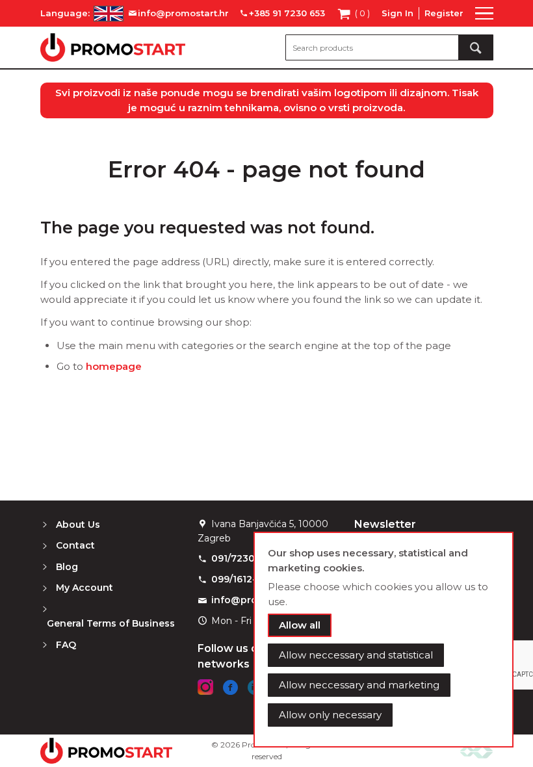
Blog (67, 567)
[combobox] (389, 47)
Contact (75, 545)
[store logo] (112, 47)
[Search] (475, 47)
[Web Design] (476, 750)
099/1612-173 (241, 579)
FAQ (66, 645)
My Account (84, 587)
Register (443, 13)
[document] (383, 639)
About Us (78, 524)
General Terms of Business (111, 623)
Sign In (397, 13)
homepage (114, 366)
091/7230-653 (243, 558)
